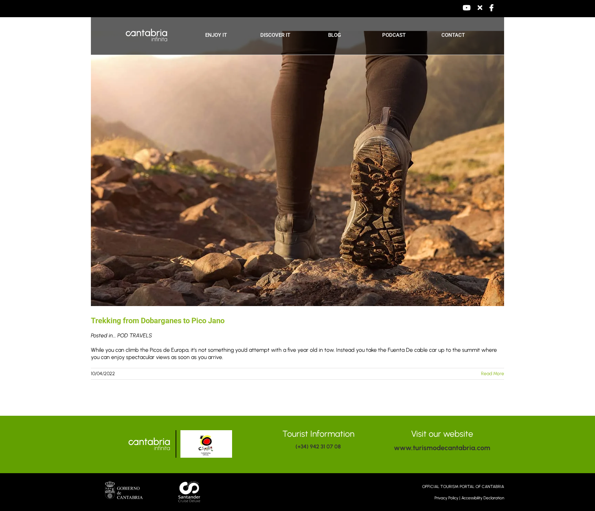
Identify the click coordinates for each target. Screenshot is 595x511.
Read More (492, 374)
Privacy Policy (446, 498)
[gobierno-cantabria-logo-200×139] (124, 483)
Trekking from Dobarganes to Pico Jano (158, 320)
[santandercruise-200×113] (190, 481)
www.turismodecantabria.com (442, 448)
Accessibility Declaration (482, 498)
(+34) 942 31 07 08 (318, 446)
